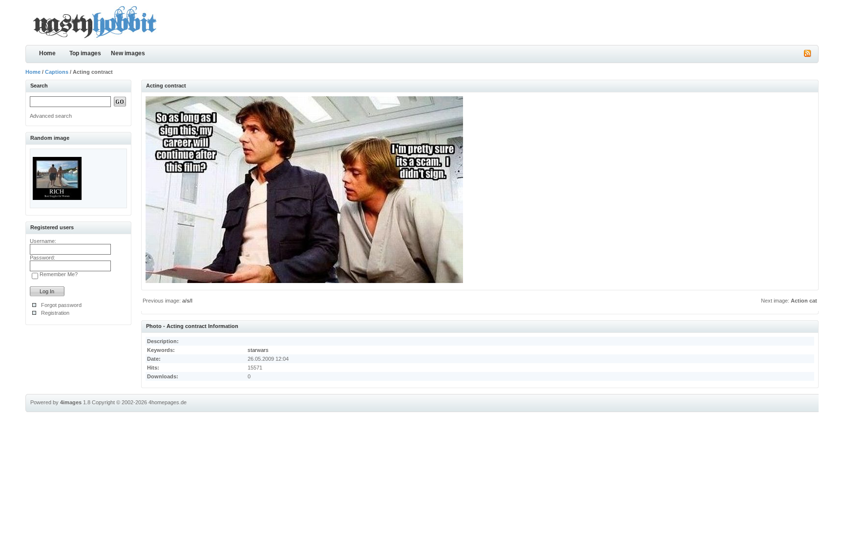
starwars (258, 350)
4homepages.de (167, 402)
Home (47, 53)
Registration (55, 313)
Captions (56, 72)
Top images (85, 53)
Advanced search (51, 116)
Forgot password (61, 305)
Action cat (804, 301)
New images (128, 53)
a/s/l (187, 301)
